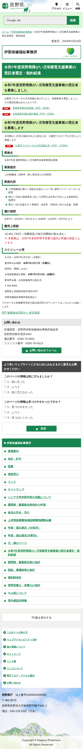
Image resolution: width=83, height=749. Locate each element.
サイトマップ (16, 489)
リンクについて (15, 668)
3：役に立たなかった (20, 392)
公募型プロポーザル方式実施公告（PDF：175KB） (42, 145)
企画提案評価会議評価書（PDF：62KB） (34, 113)
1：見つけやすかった (20, 406)
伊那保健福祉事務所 (21, 32)
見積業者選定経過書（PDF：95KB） (32, 108)
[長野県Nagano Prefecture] (13, 6)
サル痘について (17, 593)
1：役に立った (16, 381)
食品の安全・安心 (19, 512)
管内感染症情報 (17, 600)
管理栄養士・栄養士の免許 (24, 585)
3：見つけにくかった (20, 417)
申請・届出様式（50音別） (24, 527)
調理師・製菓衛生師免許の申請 (27, 504)
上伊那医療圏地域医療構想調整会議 (29, 520)
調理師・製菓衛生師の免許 (24, 562)
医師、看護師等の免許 (21, 569)
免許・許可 (14, 458)
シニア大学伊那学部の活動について (29, 497)
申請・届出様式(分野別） (23, 535)
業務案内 (13, 451)
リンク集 (11, 661)
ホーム (5, 32)
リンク (12, 481)
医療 (10, 466)
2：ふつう (13, 387)
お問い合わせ (14, 682)
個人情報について (16, 646)
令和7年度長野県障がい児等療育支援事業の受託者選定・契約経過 (44, 552)
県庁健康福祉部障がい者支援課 (21, 312)
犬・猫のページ (17, 543)
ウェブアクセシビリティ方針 (22, 639)
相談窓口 (13, 474)
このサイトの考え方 (17, 632)
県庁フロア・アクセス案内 (21, 675)
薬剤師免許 (14, 577)
